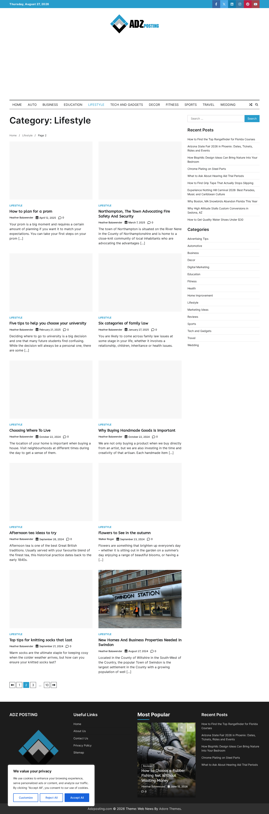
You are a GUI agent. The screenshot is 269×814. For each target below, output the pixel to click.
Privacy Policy (82, 745)
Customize (26, 797)
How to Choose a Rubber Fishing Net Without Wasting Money (163, 775)
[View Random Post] (251, 105)
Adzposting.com (100, 809)
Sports (191, 105)
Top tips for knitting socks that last (40, 640)
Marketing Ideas (197, 309)
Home (17, 105)
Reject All (51, 797)
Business (50, 105)
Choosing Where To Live (29, 430)
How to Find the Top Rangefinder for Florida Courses (221, 139)
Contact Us (80, 738)
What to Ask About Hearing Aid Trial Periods (215, 175)
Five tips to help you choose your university (47, 323)
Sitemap (78, 752)
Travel (208, 105)
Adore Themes (170, 809)
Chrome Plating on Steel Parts (206, 168)
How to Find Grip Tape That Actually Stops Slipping (220, 183)
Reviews (192, 316)
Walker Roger (106, 539)
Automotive (194, 245)
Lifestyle (96, 105)
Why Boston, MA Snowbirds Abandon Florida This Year (222, 201)
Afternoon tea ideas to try (32, 533)
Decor (154, 105)
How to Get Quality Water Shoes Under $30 (215, 219)
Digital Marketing (198, 267)
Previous (12, 685)
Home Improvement (200, 295)
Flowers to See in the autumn (124, 533)
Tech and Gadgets (126, 105)
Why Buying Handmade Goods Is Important (136, 430)
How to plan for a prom (30, 211)
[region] (51, 785)
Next (54, 685)
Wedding (228, 105)
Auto (32, 105)
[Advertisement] (134, 70)
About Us (79, 731)
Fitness (172, 105)
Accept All (77, 797)
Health (191, 288)
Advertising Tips (197, 238)
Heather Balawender (21, 217)
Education (73, 105)
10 (47, 685)
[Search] (257, 105)
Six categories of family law (123, 323)
